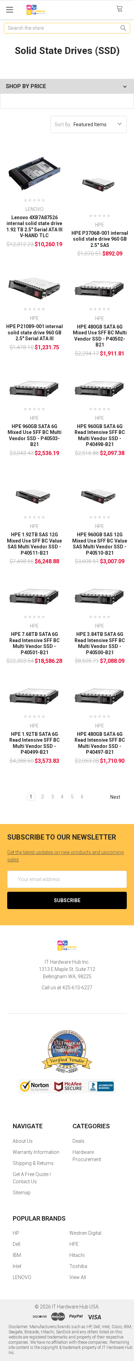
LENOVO (22, 1277)
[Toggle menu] (9, 9)
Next (115, 797)
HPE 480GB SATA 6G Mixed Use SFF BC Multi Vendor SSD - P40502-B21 (100, 336)
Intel (17, 1266)
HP (16, 1233)
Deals (78, 1141)
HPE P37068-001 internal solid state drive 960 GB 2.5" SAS (99, 239)
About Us (23, 1141)
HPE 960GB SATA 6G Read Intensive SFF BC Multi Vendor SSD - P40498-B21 (100, 435)
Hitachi (77, 1255)
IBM (17, 1255)
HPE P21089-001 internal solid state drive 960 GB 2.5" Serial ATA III (34, 332)
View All (77, 1277)
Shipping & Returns (33, 1163)
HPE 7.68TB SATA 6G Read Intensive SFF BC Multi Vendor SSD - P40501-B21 (34, 643)
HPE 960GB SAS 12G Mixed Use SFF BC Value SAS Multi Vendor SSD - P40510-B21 (99, 544)
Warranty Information (36, 1152)
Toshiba (78, 1266)
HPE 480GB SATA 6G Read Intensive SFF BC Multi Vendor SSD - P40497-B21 (100, 743)
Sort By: (63, 124)
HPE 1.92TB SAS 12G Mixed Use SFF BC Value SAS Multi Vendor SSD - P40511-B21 (34, 544)
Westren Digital (85, 1233)
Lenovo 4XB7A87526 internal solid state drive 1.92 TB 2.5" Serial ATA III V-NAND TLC (34, 227)
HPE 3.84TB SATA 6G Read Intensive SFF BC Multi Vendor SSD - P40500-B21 (100, 643)
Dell (16, 1244)
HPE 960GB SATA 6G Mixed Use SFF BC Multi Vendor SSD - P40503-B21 (35, 435)
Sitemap (22, 1192)
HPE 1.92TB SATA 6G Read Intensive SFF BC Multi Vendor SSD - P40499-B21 (34, 743)
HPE (74, 1244)
